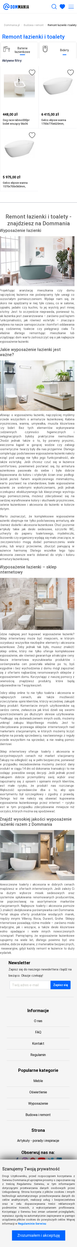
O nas (38, 1021)
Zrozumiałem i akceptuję (38, 1235)
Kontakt (38, 1044)
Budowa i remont (38, 1115)
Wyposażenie (38, 1103)
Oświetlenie (38, 1092)
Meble (38, 1081)
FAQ (38, 1032)
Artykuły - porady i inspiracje (38, 1141)
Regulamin (38, 1055)
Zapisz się (60, 985)
